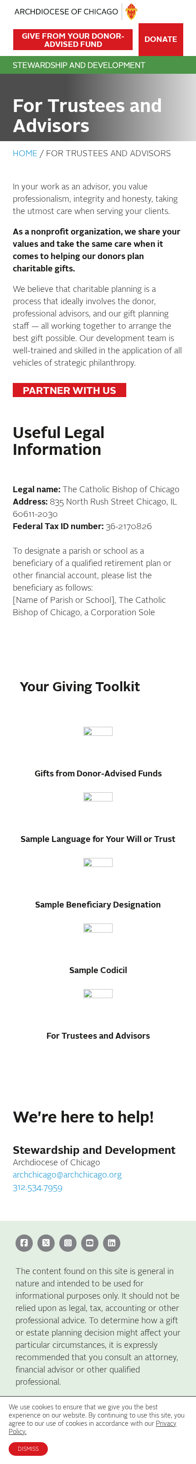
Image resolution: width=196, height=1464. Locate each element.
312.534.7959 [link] (37, 1187)
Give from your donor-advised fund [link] (73, 40)
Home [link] (25, 153)
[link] (25, 1243)
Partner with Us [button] (69, 391)
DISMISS (28, 1449)
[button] (173, 12)
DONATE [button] (160, 39)
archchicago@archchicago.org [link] (67, 1175)
